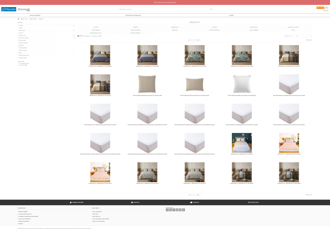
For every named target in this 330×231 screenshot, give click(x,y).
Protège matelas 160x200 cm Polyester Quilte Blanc (100, 125)
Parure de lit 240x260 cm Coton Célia (147, 183)
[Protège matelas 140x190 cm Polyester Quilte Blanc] (289, 84)
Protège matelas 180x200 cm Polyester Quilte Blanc (242, 125)
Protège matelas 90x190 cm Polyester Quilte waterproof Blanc (147, 154)
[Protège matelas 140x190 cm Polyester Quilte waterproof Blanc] (100, 143)
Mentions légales (23, 211)
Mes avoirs (96, 214)
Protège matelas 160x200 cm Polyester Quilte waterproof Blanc (195, 125)
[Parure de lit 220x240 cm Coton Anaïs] (147, 55)
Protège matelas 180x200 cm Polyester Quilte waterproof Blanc (195, 154)
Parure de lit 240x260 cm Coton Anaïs (100, 66)
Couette (96, 27)
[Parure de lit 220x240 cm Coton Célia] (194, 172)
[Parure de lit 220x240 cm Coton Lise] (100, 84)
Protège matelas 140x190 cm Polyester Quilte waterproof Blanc (100, 154)
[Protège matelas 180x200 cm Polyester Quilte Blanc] (241, 114)
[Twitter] (170, 209)
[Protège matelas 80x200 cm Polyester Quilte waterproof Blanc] (147, 114)
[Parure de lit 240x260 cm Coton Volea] (100, 172)
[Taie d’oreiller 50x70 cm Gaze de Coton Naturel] (194, 84)
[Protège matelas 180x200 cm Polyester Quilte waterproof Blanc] (194, 143)
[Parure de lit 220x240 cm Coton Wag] (241, 143)
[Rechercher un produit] (211, 9)
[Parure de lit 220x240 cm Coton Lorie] (241, 55)
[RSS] (183, 209)
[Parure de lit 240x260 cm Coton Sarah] (241, 172)
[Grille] (78, 36)
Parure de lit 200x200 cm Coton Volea (289, 154)
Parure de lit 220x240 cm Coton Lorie (242, 66)
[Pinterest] (180, 209)
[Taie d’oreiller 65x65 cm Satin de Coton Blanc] (241, 84)
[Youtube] (177, 209)
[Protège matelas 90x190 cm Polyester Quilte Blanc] (289, 114)
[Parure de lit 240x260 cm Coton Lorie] (194, 55)
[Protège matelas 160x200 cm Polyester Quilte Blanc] (100, 114)
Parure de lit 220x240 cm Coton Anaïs (147, 66)
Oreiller (135, 27)
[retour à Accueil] (18, 19)
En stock (23, 65)
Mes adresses (96, 216)
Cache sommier (253, 30)
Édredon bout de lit (96, 33)
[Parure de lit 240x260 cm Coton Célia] (147, 172)
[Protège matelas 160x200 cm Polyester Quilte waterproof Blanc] (194, 114)
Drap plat (175, 30)
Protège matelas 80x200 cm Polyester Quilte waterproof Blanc (147, 125)
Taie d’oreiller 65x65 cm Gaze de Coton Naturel (147, 95)
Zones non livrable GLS (25, 219)
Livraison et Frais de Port (25, 214)
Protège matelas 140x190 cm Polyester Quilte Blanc (289, 95)
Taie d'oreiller (96, 30)
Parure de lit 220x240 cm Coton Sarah (289, 183)
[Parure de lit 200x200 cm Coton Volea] (289, 143)
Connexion (326, 10)
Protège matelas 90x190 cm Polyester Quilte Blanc (289, 125)
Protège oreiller (135, 33)
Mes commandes (97, 211)
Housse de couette (293, 27)
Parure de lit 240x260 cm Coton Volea (100, 183)
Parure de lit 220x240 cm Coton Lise (100, 95)
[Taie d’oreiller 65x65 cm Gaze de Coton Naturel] (147, 84)
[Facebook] (167, 209)
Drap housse (254, 27)
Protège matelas (214, 30)
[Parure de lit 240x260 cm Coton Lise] (289, 55)
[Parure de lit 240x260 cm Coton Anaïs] (100, 55)
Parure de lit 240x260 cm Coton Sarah (241, 183)
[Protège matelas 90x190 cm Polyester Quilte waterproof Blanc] (147, 143)
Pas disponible (24, 63)
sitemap (21, 223)
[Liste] (80, 36)
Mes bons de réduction (99, 221)
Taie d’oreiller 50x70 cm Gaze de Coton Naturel (194, 95)
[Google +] (173, 209)
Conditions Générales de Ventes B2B (28, 216)
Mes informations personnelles (101, 219)
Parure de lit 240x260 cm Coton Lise (289, 66)
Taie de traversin (135, 30)
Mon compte (95, 208)
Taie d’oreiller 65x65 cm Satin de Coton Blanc (242, 95)
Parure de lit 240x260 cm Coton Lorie (194, 66)
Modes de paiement (24, 221)
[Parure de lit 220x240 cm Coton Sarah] (289, 172)
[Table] (82, 36)
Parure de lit (175, 27)
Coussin (214, 27)
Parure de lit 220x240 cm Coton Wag (242, 154)
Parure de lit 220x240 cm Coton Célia (194, 183)
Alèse (293, 30)
